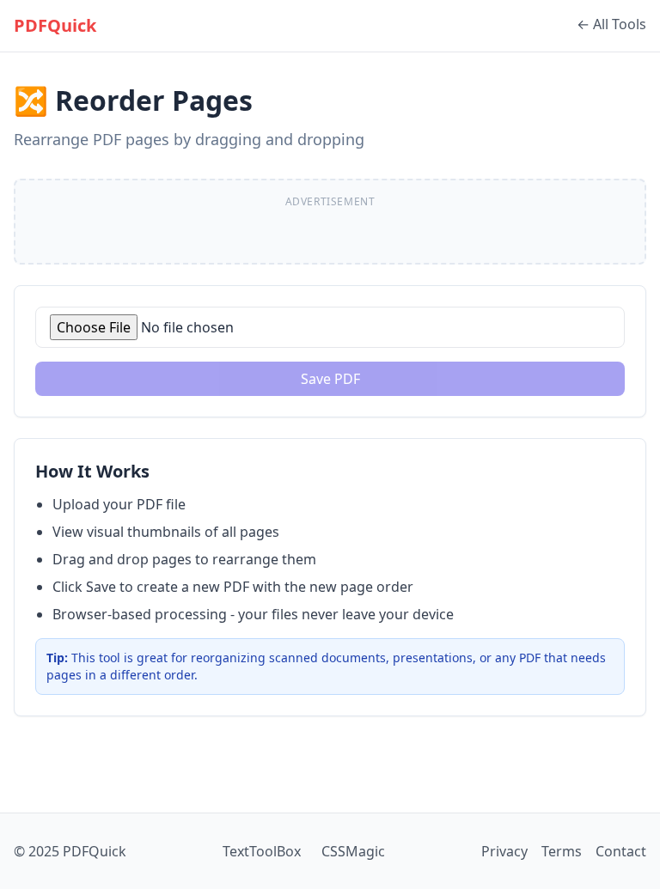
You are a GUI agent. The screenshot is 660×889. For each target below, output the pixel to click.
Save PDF (330, 378)
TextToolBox (262, 851)
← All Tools (611, 24)
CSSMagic (353, 851)
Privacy (504, 851)
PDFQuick (55, 25)
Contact (621, 851)
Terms (561, 851)
